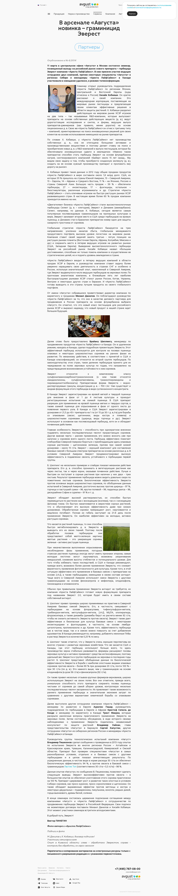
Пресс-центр (42, 868)
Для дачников (42, 870)
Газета (68, 868)
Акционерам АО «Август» (46, 873)
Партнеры (89, 47)
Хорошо (132, 14)
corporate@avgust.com (133, 872)
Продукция (59, 14)
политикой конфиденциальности (148, 7)
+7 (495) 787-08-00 (127, 868)
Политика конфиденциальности (59, 870)
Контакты (60, 868)
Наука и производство (79, 14)
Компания (110, 14)
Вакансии (52, 868)
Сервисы (97, 14)
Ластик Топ (70, 766)
